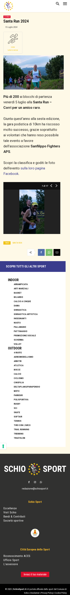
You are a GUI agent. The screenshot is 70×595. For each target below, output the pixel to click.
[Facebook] (41, 252)
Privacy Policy (47, 593)
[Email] (57, 252)
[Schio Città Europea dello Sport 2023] (8, 6)
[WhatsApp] (49, 252)
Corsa (7, 17)
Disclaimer (34, 593)
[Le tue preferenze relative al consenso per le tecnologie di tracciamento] (3, 446)
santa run (17, 243)
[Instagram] (35, 482)
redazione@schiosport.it (35, 488)
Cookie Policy (61, 593)
